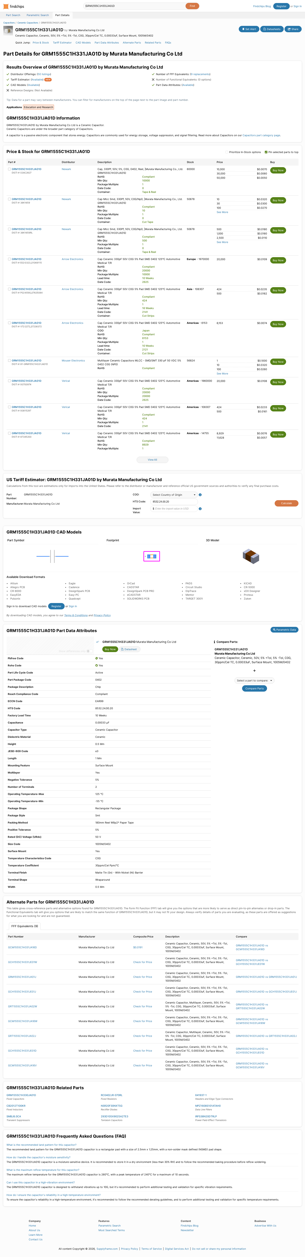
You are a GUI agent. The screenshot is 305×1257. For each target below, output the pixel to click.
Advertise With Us (265, 1225)
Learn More (35, 1234)
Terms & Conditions (76, 615)
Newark (66, 169)
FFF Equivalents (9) (24, 926)
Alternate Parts (132, 42)
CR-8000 (15, 591)
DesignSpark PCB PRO (140, 591)
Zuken (247, 598)
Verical (66, 380)
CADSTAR (133, 587)
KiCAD (248, 583)
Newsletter (187, 1230)
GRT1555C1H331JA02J (22, 1035)
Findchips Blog (262, 6)
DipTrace (191, 591)
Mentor (190, 594)
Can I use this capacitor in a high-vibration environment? (41, 1182)
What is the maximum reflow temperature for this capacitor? (43, 1169)
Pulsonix (15, 598)
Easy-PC (74, 594)
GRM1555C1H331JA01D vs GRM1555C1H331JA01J (266, 976)
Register (281, 6)
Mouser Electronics (73, 360)
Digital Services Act (177, 1248)
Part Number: (12, 496)
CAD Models (83, 42)
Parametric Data (286, 629)
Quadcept (75, 598)
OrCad (131, 583)
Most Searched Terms (111, 1230)
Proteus (248, 594)
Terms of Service (151, 1248)
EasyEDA (15, 594)
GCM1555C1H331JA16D (22, 947)
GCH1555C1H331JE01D (22, 1050)
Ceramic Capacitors (27, 22)
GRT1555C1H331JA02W (22, 1006)
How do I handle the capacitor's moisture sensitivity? (38, 1157)
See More (222, 212)
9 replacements (200, 74)
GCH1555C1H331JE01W (22, 962)
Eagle (72, 583)
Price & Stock (41, 42)
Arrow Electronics (72, 259)
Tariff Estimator (62, 42)
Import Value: (137, 510)
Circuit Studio (194, 587)
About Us (34, 1230)
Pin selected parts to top (283, 152)
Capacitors (9, 22)
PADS (189, 583)
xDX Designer (252, 591)
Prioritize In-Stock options (245, 152)
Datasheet (130, 649)
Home (32, 1225)
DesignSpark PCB (79, 591)
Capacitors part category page (261, 135)
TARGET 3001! (194, 598)
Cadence (74, 587)
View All (152, 459)
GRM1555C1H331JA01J (22, 976)
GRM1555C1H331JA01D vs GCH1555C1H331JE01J (266, 991)
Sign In (298, 6)
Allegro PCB (17, 587)
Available (37, 79)
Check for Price (142, 962)
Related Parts (153, 42)
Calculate (286, 503)
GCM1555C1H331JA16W (22, 1021)
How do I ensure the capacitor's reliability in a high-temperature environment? (54, 1195)
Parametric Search (109, 1225)
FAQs (168, 42)
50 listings (44, 74)
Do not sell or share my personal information (219, 1248)
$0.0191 (137, 947)
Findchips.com (13, 6)
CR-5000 (249, 587)
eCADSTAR (133, 594)
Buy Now (278, 170)
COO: (136, 494)
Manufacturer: (14, 503)
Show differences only (72, 651)
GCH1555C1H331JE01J (22, 991)
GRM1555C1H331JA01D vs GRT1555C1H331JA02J (266, 1035)
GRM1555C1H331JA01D (26, 169)
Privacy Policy (102, 615)
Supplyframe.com (107, 1248)
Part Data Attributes (107, 42)
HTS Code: (139, 501)
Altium (14, 583)
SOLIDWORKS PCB (138, 598)
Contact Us (35, 1239)
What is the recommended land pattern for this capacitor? (41, 1144)
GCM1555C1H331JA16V (22, 1065)
